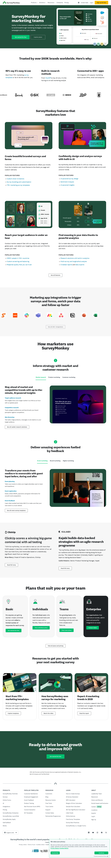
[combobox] (10, 832)
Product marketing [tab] (54, 377)
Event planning (10, 481)
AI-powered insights (67, 185)
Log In (91, 2)
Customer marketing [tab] (68, 377)
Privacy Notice (55, 848)
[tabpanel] (55, 407)
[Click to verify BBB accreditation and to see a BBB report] (35, 852)
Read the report (84, 713)
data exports (80, 265)
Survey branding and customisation (19, 182)
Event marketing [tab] (42, 461)
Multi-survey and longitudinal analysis (74, 261)
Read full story (11, 565)
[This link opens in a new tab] (89, 832)
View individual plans (41, 628)
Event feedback (10, 501)
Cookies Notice (63, 848)
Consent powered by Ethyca (100, 856)
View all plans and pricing (55, 646)
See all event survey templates (16, 510)
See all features (55, 275)
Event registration (10, 491)
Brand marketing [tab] (55, 461)
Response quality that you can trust (19, 265)
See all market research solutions (17, 427)
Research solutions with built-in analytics (75, 258)
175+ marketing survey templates (18, 185)
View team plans (66, 630)
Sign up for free (101, 2)
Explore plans (38, 37)
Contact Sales (84, 2)
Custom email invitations (15, 179)
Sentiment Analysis (67, 182)
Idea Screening (9, 417)
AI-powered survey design (69, 179)
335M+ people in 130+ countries (18, 258)
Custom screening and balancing (18, 261)
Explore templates (13, 713)
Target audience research (13, 398)
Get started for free (20, 37)
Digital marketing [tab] (68, 461)
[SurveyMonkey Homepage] (11, 3)
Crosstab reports (66, 265)
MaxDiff (48, 78)
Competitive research (12, 407)
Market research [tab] (41, 377)
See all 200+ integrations (55, 327)
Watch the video (48, 713)
